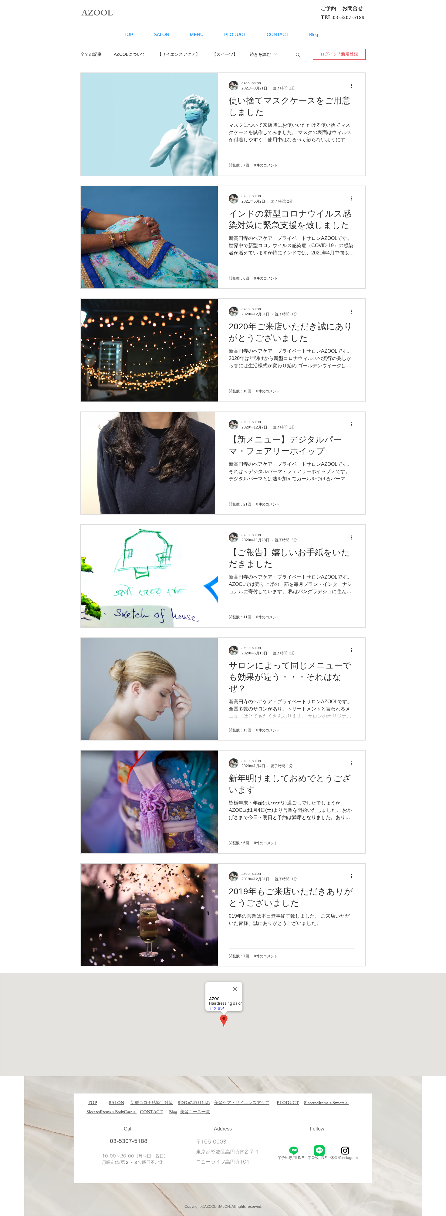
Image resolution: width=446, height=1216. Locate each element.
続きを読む (260, 54)
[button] (298, 55)
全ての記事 (91, 54)
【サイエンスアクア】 (178, 54)
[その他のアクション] (353, 85)
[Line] (293, 1150)
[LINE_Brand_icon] (319, 1150)
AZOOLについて (129, 54)
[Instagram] (345, 1150)
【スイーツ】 (225, 54)
